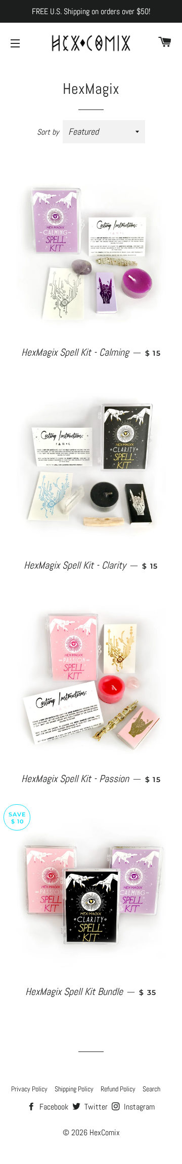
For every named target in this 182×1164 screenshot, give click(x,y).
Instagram (138, 1106)
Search (151, 1088)
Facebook (52, 1106)
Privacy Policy (29, 1088)
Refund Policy (118, 1088)
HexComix (104, 1132)
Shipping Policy (74, 1088)
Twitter (95, 1106)
